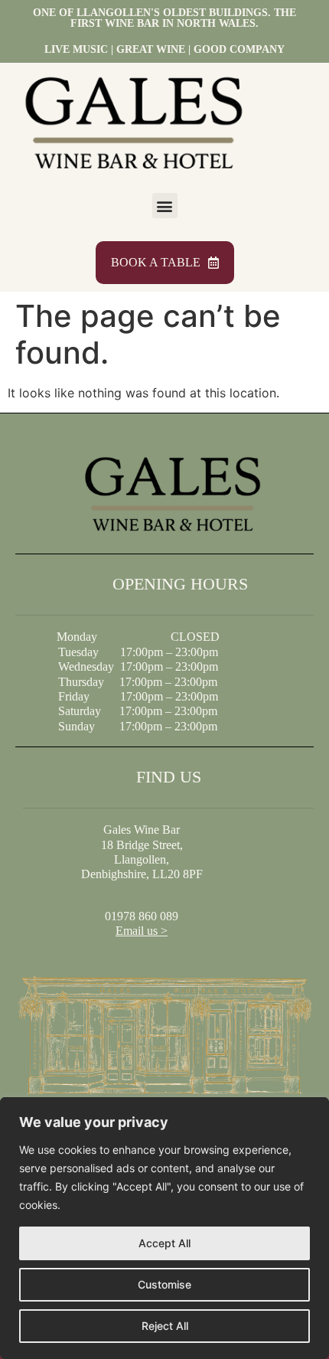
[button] (165, 205)
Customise (164, 1284)
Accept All (164, 1243)
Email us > (142, 930)
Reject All (165, 1325)
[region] (164, 1228)
